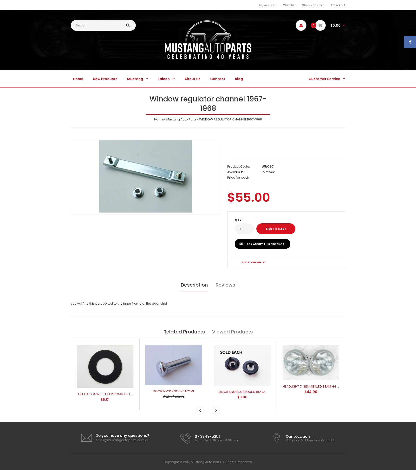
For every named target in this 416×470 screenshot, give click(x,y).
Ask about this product (265, 244)
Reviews (225, 285)
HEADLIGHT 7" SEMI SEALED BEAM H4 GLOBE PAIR (318, 386)
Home (159, 119)
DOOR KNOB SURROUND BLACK (242, 391)
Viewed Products (232, 331)
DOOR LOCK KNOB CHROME (174, 391)
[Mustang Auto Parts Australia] (208, 58)
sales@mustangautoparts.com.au (122, 440)
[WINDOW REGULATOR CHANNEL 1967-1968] (145, 176)
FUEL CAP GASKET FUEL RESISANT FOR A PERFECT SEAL (116, 394)
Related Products (184, 331)
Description (194, 285)
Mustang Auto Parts (181, 119)
